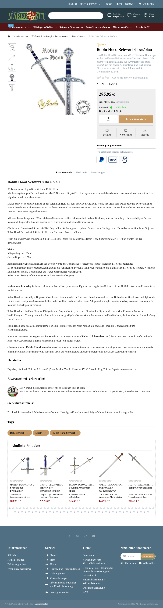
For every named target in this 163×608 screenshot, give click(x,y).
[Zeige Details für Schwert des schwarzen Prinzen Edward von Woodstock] (52, 465)
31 (115, 508)
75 (127, 512)
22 (83, 508)
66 (95, 512)
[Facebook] (69, 536)
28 (104, 508)
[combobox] (75, 15)
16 (62, 508)
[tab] (64, 172)
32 (118, 508)
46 (25, 512)
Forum (129, 3)
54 (53, 512)
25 (94, 508)
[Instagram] (77, 536)
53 (50, 512)
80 (144, 512)
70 (109, 512)
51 (43, 512)
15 (59, 508)
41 (150, 508)
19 (73, 508)
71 (113, 512)
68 (102, 512)
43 (15, 512)
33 (122, 508)
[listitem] (55, 79)
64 (88, 512)
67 (99, 512)
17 (66, 508)
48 (32, 512)
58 (67, 512)
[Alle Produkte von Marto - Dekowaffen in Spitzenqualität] (101, 44)
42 (153, 508)
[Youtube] (93, 536)
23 (87, 508)
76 (130, 512)
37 (136, 508)
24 (90, 508)
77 (134, 512)
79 (141, 512)
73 (120, 512)
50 (39, 512)
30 (111, 508)
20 (76, 508)
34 (125, 508)
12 (48, 508)
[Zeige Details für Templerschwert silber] (140, 465)
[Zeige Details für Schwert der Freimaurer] (22, 465)
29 (108, 508)
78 (137, 512)
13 (52, 508)
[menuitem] (19, 27)
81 (148, 512)
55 (57, 512)
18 (69, 508)
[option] (12, 47)
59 (71, 512)
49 (36, 512)
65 (92, 512)
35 (129, 508)
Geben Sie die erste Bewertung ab (130, 77)
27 (101, 508)
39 (143, 508)
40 (146, 508)
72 (116, 512)
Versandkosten (122, 101)
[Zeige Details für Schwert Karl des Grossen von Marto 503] (111, 465)
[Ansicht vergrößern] (55, 79)
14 (55, 508)
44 (18, 512)
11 (45, 508)
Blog (109, 3)
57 (64, 512)
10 (41, 508)
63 (85, 512)
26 (97, 508)
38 (139, 508)
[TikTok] (85, 536)
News (119, 3)
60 (74, 512)
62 (81, 512)
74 (123, 512)
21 (80, 508)
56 (60, 512)
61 (78, 512)
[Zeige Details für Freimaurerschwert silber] (81, 465)
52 (46, 512)
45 (22, 512)
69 (106, 512)
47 (29, 512)
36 (132, 508)
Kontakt (72, 4)
